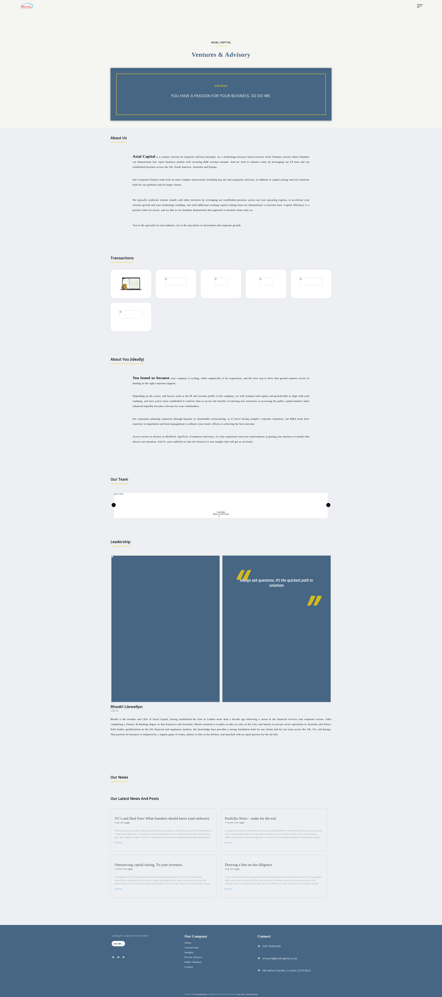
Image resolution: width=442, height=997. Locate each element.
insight (127, 823)
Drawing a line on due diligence (248, 865)
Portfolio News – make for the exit (250, 818)
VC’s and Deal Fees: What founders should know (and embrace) (162, 818)
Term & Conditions (252, 994)
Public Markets (193, 962)
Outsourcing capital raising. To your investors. (149, 865)
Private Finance (193, 957)
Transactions (192, 947)
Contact (189, 966)
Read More (118, 842)
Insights (189, 952)
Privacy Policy (241, 994)
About (188, 942)
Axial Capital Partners (201, 994)
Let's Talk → (118, 943)
